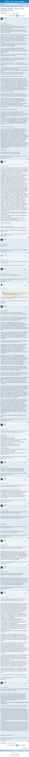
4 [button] (18, 15)
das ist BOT (5, 254)
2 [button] (15, 15)
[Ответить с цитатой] (25, 19)
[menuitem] (3, 4)
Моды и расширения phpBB (14, 754)
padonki (6, 11)
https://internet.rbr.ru (21, 36)
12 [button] (22, 15)
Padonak (5, 268)
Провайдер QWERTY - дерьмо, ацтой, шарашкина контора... (12, 9)
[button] (11, 16)
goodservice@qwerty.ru (5, 55)
